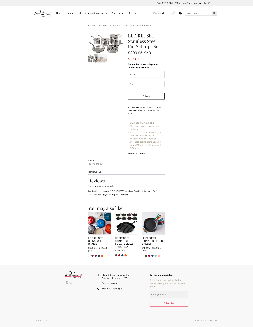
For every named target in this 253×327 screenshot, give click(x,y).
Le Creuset (140, 153)
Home (59, 13)
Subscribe (169, 303)
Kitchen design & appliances (93, 13)
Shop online (118, 13)
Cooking (92, 25)
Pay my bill (158, 13)
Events (132, 13)
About (70, 13)
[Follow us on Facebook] (67, 282)
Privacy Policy (143, 110)
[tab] (95, 172)
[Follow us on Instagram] (71, 282)
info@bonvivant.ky (192, 3)
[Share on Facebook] (90, 164)
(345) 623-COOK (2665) (168, 3)
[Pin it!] (97, 164)
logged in (106, 194)
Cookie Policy (213, 320)
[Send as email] (101, 164)
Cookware (102, 25)
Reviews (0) (94, 171)
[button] (120, 37)
